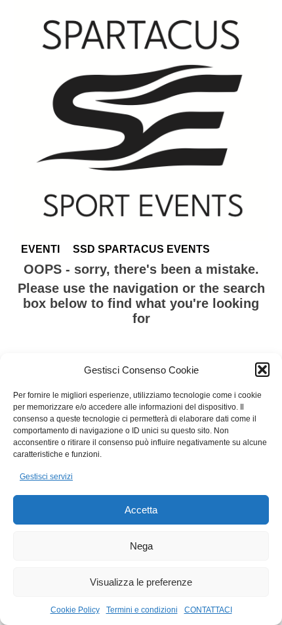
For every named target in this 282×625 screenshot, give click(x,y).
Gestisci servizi (46, 476)
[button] (262, 369)
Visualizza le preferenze (141, 582)
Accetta (141, 509)
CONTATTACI (208, 609)
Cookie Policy (75, 609)
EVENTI (40, 249)
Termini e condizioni (142, 609)
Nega (141, 545)
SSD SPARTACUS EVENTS (141, 249)
